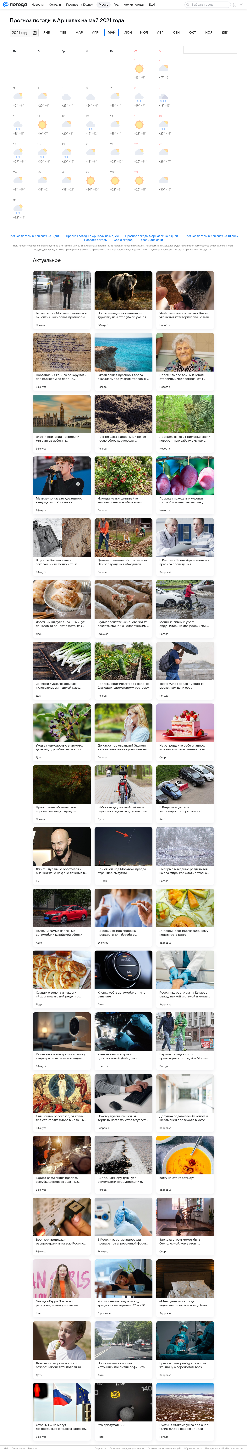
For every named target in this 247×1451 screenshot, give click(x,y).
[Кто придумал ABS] (123, 1412)
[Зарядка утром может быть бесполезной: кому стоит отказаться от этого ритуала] (185, 1226)
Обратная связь (193, 1448)
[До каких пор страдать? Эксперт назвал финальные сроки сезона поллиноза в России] (123, 732)
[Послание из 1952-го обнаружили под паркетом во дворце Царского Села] (62, 362)
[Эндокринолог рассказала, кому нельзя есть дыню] (185, 918)
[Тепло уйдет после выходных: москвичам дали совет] (185, 671)
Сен (176, 32)
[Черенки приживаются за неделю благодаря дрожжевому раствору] (123, 671)
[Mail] (5, 4)
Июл (144, 32)
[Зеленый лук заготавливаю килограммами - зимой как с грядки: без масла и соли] (62, 671)
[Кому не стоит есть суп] (185, 1165)
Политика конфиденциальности (127, 1448)
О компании (18, 1448)
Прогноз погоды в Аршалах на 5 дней (92, 236)
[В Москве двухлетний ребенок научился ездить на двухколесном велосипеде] (123, 794)
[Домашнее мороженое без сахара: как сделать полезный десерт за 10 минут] (62, 1350)
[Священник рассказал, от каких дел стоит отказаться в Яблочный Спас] (62, 1103)
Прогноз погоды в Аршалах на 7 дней (151, 236)
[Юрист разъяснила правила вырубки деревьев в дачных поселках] (62, 1165)
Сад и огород (123, 240)
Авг (160, 32)
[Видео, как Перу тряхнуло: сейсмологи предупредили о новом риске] (123, 1165)
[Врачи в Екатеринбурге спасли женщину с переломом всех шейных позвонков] (185, 1350)
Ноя (208, 32)
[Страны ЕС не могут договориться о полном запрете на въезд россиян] (62, 1412)
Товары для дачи (151, 240)
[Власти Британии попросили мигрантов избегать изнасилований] (62, 424)
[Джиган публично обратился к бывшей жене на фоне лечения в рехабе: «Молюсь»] (62, 856)
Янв (46, 32)
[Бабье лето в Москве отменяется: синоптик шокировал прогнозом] (62, 300)
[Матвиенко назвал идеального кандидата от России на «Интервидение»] (62, 485)
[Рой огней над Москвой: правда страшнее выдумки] (123, 856)
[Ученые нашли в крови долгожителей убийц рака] (123, 1041)
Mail (6, 1448)
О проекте (100, 1448)
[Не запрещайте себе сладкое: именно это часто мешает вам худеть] (185, 732)
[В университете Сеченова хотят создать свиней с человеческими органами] (123, 609)
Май (112, 32)
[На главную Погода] (17, 4)
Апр (95, 32)
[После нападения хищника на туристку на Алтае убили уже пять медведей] (123, 300)
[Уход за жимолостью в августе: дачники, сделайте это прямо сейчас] (62, 732)
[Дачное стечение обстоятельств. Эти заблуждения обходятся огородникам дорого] (123, 547)
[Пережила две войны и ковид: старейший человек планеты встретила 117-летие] (185, 362)
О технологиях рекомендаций (164, 1448)
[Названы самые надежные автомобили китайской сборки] (62, 918)
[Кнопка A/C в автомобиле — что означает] (123, 979)
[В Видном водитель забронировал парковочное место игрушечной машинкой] (185, 794)
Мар (79, 32)
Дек (225, 32)
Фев (63, 32)
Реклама (32, 1448)
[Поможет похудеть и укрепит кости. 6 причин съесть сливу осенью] (185, 485)
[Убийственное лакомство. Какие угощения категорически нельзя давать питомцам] (185, 300)
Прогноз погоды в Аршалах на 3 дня (33, 236)
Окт (192, 32)
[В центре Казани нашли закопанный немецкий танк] (62, 547)
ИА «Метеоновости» (232, 1448)
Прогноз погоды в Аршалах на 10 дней (211, 236)
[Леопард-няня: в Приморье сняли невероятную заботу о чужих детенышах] (185, 424)
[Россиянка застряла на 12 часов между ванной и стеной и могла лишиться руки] (185, 979)
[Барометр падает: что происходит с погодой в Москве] (185, 1041)
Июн (128, 32)
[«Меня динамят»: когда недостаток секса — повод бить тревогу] (185, 1288)
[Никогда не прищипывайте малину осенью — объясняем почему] (123, 485)
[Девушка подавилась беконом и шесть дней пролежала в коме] (185, 1103)
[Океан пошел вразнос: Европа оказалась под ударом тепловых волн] (123, 362)
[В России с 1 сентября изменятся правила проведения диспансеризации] (185, 547)
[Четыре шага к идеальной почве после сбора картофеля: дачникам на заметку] (123, 424)
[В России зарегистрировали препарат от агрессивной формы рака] (123, 1226)
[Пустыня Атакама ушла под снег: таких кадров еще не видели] (185, 1412)
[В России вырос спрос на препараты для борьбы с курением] (123, 918)
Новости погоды (95, 240)
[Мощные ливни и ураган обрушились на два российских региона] (185, 609)
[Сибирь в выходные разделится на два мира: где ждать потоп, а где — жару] (185, 856)
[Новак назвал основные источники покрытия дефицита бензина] (123, 1350)
